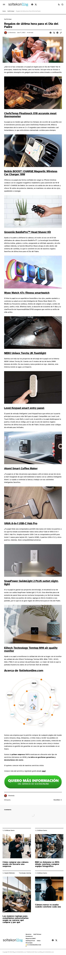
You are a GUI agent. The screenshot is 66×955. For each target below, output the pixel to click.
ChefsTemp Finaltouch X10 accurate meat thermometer (30, 115)
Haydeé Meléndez (9, 873)
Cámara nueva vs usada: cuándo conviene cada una (48, 905)
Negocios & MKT (31, 938)
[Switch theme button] (59, 4)
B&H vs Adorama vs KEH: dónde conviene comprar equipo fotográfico (47, 864)
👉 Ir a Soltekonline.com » (33, 945)
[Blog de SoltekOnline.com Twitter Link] (35, 4)
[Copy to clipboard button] (61, 33)
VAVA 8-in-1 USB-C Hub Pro (20, 523)
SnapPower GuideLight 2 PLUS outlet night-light (31, 582)
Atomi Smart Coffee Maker (21, 468)
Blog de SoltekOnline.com (47, 952)
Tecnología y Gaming (25, 873)
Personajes (29, 943)
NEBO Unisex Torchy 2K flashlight (25, 353)
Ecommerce (29, 936)
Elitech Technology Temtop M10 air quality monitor (30, 649)
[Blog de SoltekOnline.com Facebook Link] (32, 4)
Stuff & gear (10, 11)
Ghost (36, 952)
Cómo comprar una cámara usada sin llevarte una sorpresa (15, 864)
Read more (57, 800)
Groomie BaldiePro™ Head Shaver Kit (27, 232)
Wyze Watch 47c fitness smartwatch (26, 292)
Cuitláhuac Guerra (9, 830)
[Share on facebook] (51, 33)
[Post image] (17, 846)
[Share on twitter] (54, 33)
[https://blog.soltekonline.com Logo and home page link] (18, 4)
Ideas (38, 940)
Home (4, 11)
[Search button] (62, 4)
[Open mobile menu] (4, 4)
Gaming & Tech (30, 940)
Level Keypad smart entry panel (24, 408)
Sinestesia (12, 32)
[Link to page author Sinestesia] (5, 795)
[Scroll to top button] (61, 940)
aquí (44, 771)
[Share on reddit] (57, 33)
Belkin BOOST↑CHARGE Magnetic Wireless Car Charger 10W (30, 173)
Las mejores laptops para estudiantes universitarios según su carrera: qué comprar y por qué (15, 919)
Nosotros (28, 934)
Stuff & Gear (37, 934)
